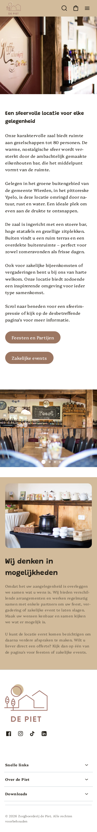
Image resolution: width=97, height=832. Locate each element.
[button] (48, 765)
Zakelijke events (29, 358)
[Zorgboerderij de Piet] (37, 690)
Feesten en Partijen (33, 337)
